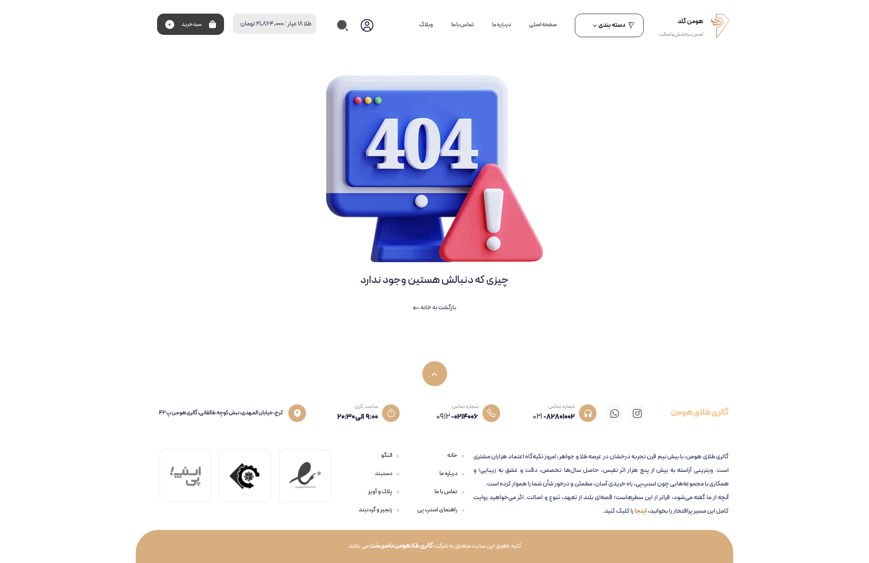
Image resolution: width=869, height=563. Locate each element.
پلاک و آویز (380, 491)
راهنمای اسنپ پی (437, 509)
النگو (386, 455)
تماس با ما (446, 491)
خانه (452, 455)
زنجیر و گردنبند (375, 509)
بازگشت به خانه (438, 307)
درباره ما (448, 473)
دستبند (383, 473)
